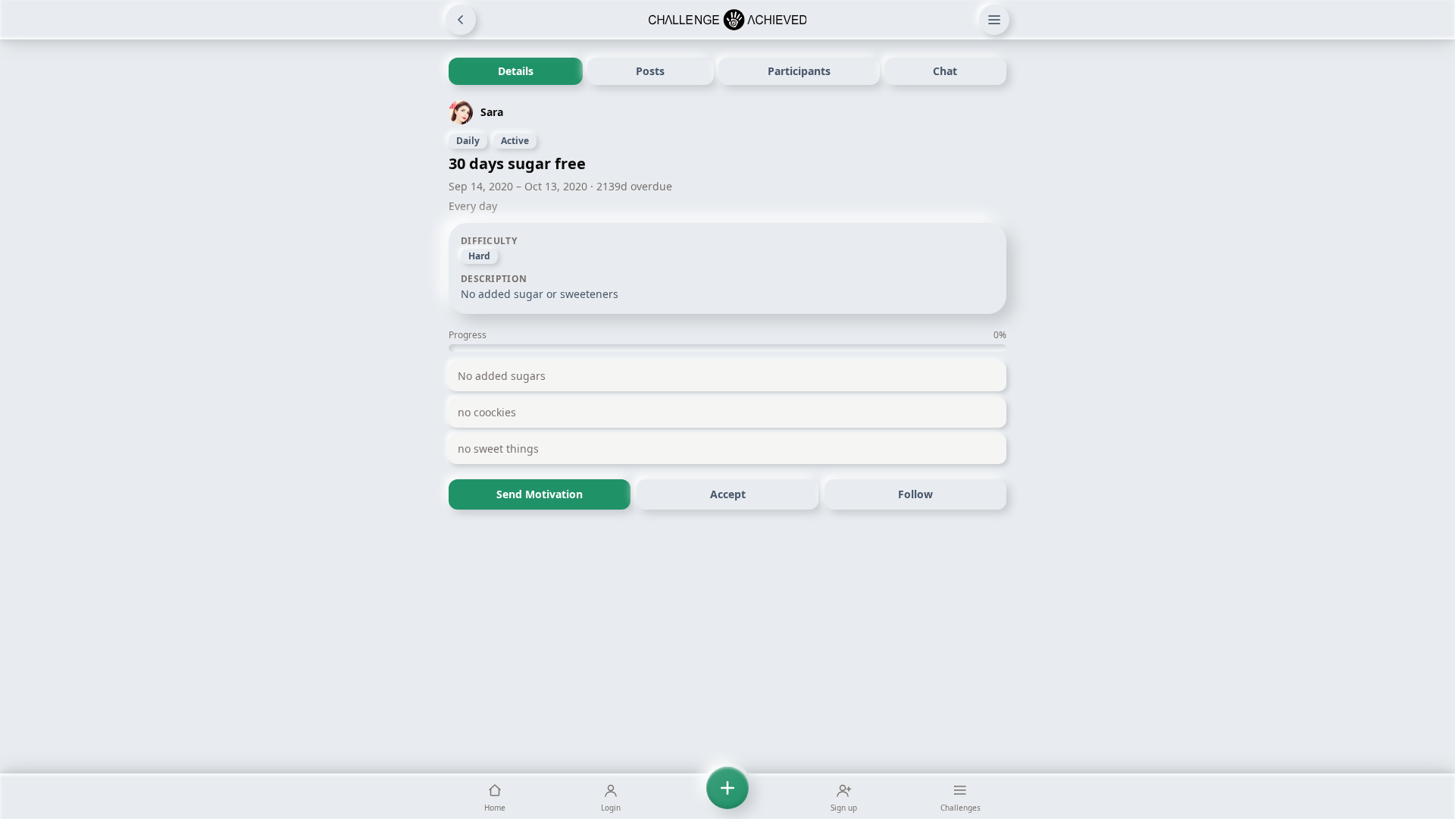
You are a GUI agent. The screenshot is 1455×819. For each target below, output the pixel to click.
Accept (728, 494)
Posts (650, 71)
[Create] (727, 796)
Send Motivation (539, 494)
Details (516, 71)
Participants (799, 71)
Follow (915, 494)
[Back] (461, 20)
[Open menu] (994, 20)
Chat (945, 71)
